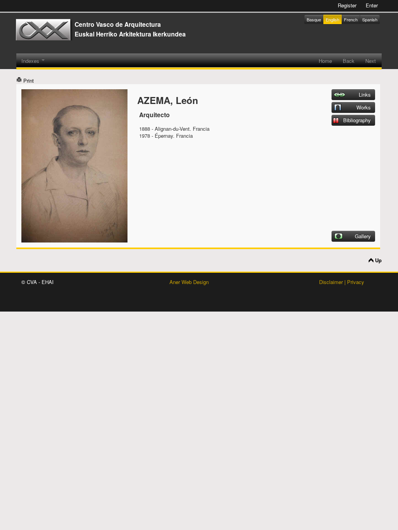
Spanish (369, 19)
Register (347, 5)
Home (325, 60)
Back (348, 60)
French (351, 19)
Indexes (31, 60)
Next (370, 60)
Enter (372, 5)
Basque (314, 19)
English (332, 19)
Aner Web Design (189, 282)
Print (28, 80)
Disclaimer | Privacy (341, 282)
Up (378, 260)
